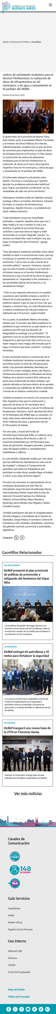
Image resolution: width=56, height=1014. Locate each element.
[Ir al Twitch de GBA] (47, 1009)
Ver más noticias (28, 793)
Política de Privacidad (19, 996)
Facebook (22, 537)
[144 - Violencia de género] (14, 883)
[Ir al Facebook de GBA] (8, 1009)
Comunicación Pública (20, 42)
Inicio (5, 41)
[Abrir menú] (50, 4)
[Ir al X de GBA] (15, 1009)
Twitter (16, 537)
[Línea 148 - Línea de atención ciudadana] (14, 856)
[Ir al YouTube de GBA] (28, 1009)
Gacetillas (36, 41)
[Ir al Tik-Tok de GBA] (41, 1009)
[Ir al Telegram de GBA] (34, 1009)
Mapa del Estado (16, 989)
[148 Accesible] (19, 869)
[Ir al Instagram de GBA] (21, 1009)
